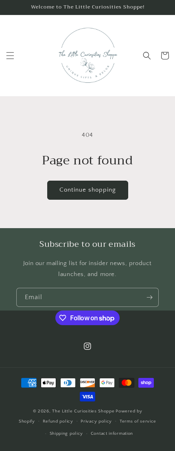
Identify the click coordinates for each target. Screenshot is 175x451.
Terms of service (138, 421)
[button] (10, 56)
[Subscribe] (149, 297)
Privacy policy (96, 421)
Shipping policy (66, 433)
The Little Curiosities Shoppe (83, 411)
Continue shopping (87, 189)
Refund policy (58, 421)
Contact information (112, 433)
